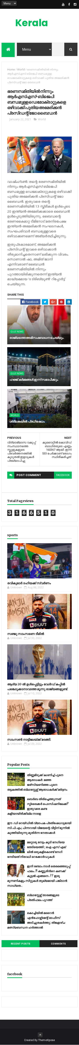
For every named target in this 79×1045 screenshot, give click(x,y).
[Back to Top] (40, 1034)
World (21, 69)
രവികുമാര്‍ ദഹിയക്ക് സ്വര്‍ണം (29, 583)
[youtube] (63, 4)
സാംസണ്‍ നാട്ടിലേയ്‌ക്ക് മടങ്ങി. (29, 739)
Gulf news (17, 331)
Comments (58, 943)
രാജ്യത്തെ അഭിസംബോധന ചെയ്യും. (36, 337)
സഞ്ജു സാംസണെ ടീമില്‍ (25, 634)
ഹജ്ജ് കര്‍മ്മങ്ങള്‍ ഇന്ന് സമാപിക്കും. (33, 379)
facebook (63, 475)
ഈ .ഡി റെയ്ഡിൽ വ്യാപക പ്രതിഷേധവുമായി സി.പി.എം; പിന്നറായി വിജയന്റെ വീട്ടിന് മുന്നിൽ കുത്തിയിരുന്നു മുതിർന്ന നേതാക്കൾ (39, 828)
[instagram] (75, 4)
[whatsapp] (57, 4)
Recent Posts (21, 943)
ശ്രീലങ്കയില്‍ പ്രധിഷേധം (27, 421)
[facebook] (69, 4)
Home (11, 69)
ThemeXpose (46, 1040)
